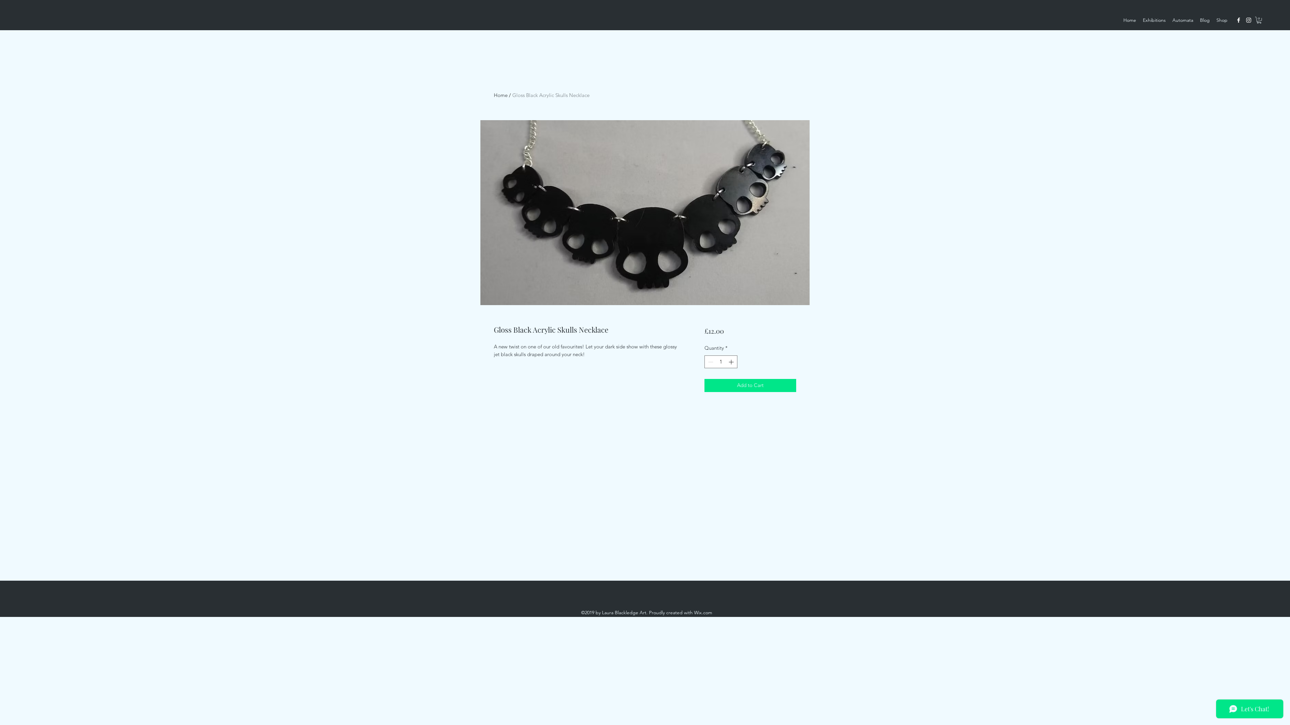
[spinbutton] (720, 362)
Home (501, 95)
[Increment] (731, 362)
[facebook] (1238, 20)
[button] (1259, 20)
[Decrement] (710, 362)
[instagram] (1248, 20)
